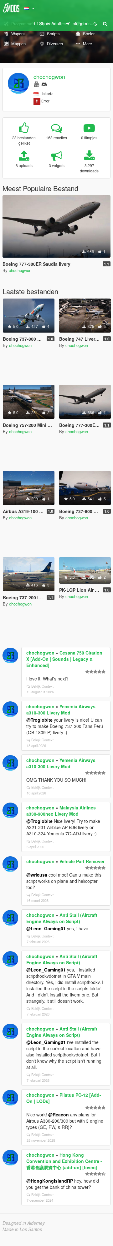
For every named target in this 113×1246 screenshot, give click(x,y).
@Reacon (58, 1114)
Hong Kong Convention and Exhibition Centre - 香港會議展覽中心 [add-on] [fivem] (64, 1161)
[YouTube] (36, 83)
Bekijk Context (42, 686)
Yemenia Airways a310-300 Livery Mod (60, 709)
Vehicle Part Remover (82, 861)
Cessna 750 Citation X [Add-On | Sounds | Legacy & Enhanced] (64, 659)
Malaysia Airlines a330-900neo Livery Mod (61, 810)
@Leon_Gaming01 (46, 928)
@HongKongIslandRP (49, 1181)
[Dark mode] (95, 23)
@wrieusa (36, 875)
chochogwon (49, 76)
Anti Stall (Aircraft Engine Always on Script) (61, 918)
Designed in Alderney (24, 1223)
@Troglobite (39, 720)
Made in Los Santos (22, 1229)
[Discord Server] (44, 83)
